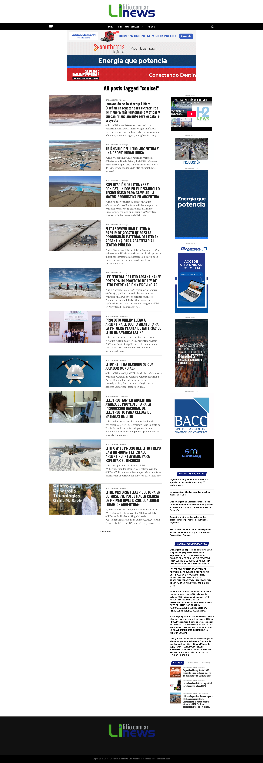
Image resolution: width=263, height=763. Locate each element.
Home (110, 26)
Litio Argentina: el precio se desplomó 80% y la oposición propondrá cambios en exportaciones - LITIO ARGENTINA (191, 553)
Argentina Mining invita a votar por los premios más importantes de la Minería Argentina (189, 520)
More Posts (105, 532)
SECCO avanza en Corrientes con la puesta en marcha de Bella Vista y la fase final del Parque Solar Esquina (190, 532)
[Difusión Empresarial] (192, 164)
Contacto (150, 26)
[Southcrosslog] (131, 48)
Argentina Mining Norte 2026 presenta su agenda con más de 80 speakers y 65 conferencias (189, 482)
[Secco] (131, 61)
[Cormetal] (191, 312)
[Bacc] (192, 438)
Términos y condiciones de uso (129, 26)
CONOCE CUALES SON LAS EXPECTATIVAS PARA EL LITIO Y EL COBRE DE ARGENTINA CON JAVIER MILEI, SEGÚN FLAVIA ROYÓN (190, 561)
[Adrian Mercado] (131, 36)
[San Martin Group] (131, 74)
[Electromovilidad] (192, 467)
